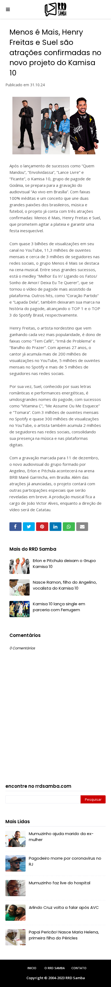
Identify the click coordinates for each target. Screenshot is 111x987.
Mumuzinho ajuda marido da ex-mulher (61, 837)
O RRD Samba (54, 968)
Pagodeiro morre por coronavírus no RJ (65, 861)
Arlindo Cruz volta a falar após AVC (64, 907)
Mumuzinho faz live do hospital (59, 883)
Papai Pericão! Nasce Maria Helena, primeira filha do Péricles (64, 935)
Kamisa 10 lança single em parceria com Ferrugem (59, 607)
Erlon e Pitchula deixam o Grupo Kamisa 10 (64, 564)
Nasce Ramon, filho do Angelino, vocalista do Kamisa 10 (65, 585)
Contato (78, 968)
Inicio (31, 968)
